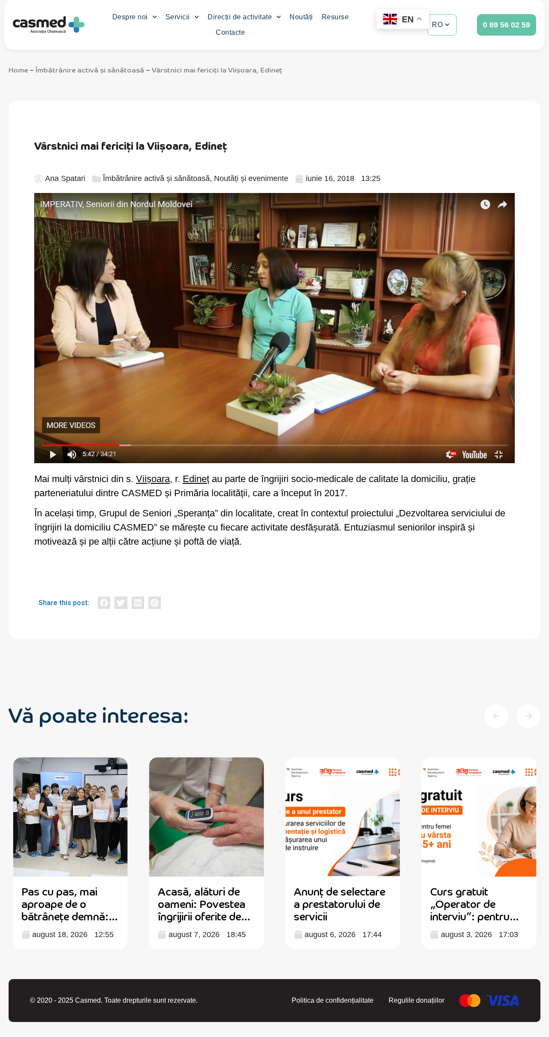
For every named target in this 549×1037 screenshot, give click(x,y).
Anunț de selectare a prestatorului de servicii (339, 903)
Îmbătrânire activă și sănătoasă (90, 69)
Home (18, 69)
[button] (104, 603)
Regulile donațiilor (416, 1000)
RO (437, 24)
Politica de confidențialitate (333, 1000)
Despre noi (130, 17)
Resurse (335, 17)
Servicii (178, 17)
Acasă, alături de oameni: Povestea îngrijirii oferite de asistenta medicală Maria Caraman (203, 915)
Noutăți (301, 17)
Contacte (230, 32)
